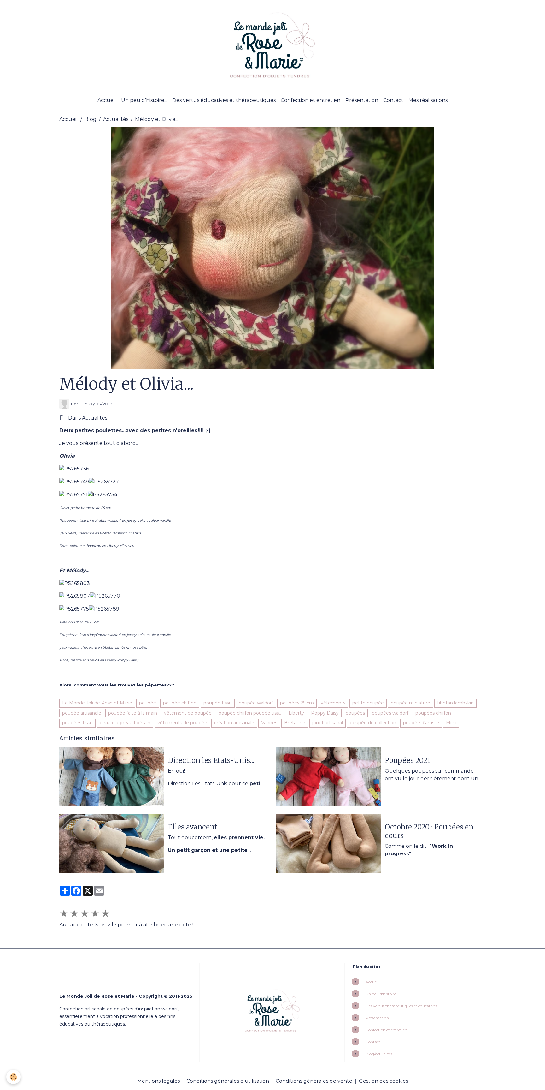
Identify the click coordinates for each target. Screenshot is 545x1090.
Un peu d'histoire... (144, 100)
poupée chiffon (179, 703)
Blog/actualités (379, 1053)
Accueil (106, 100)
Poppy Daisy (325, 713)
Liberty (296, 713)
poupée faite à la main (132, 713)
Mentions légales (158, 1081)
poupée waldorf (256, 703)
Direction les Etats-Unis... (211, 760)
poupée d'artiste (421, 723)
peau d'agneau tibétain (125, 723)
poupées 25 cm (297, 703)
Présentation (361, 100)
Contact (393, 100)
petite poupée (368, 703)
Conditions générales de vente (314, 1081)
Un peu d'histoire (381, 993)
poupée (147, 703)
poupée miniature (410, 703)
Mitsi (451, 723)
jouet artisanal (327, 723)
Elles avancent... (194, 827)
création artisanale (234, 723)
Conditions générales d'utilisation (227, 1081)
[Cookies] (13, 1077)
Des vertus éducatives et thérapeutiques (224, 100)
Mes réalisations (428, 100)
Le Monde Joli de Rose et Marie (97, 703)
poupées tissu (77, 723)
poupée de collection (373, 723)
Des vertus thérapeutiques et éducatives (401, 1005)
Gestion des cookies (383, 1081)
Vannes (269, 723)
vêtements (333, 703)
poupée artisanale (81, 713)
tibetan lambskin (455, 703)
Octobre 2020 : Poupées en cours (429, 831)
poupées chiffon (433, 713)
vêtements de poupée (182, 723)
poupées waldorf (390, 713)
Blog (91, 119)
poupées (355, 713)
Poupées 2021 (408, 760)
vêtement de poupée (188, 713)
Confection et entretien (310, 100)
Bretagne (294, 723)
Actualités (115, 119)
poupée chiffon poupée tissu (250, 713)
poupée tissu (217, 703)
